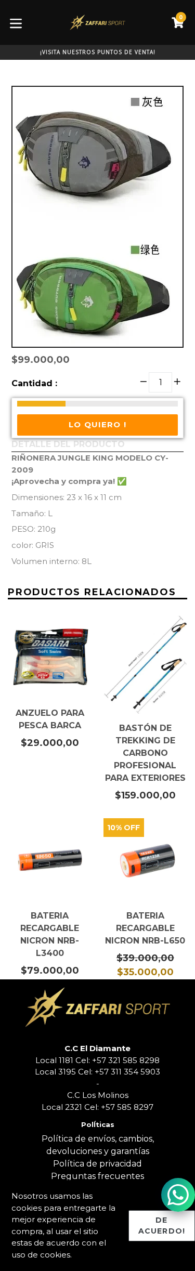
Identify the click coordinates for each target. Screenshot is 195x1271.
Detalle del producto (68, 444)
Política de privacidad (97, 1164)
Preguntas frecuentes (97, 1176)
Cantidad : (34, 383)
